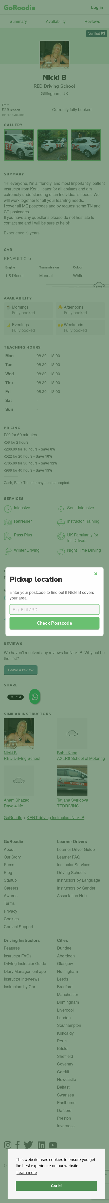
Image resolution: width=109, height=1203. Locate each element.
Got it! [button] (56, 1186)
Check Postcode (54, 623)
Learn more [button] (26, 1172)
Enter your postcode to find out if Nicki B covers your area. (52, 594)
